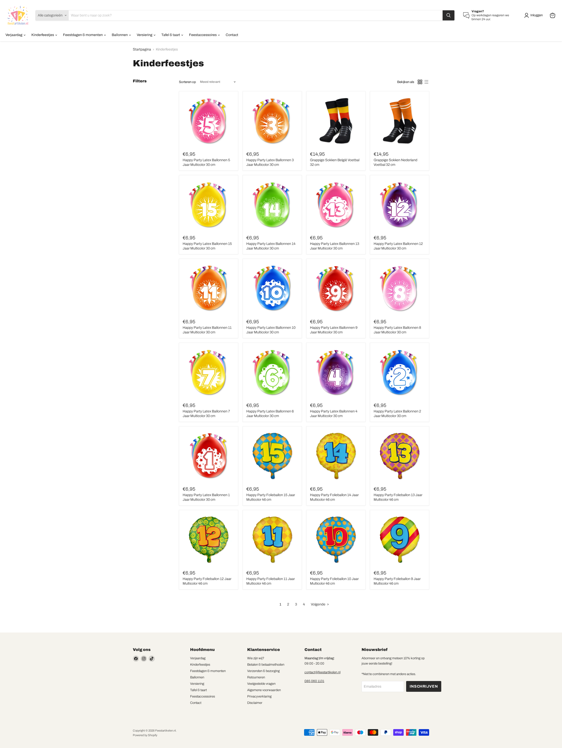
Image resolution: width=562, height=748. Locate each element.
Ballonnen (120, 35)
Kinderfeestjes (43, 35)
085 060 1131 (314, 681)
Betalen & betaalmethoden (265, 664)
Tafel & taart (171, 35)
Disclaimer (254, 703)
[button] (534, 15)
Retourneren (256, 677)
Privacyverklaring (259, 696)
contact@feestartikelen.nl (322, 672)
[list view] (426, 82)
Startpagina (142, 49)
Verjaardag (14, 35)
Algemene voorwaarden (264, 690)
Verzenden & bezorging (263, 671)
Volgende (318, 604)
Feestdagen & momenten (83, 35)
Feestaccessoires (203, 35)
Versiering (145, 35)
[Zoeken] (448, 15)
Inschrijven (424, 686)
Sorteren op (187, 82)
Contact (232, 35)
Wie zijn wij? (255, 658)
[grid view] (420, 82)
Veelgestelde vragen (261, 683)
